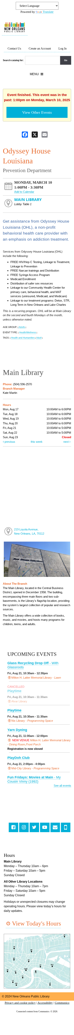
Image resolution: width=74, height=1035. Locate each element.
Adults (22, 327)
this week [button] (37, 441)
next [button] (66, 441)
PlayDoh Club (18, 758)
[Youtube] (45, 827)
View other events (37, 112)
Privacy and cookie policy (20, 1002)
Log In (62, 48)
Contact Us (14, 48)
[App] (65, 827)
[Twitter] (34, 827)
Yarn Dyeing (17, 730)
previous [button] (9, 441)
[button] (36, 74)
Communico (62, 1002)
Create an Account (40, 48)
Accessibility (45, 1002)
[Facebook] (13, 827)
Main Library (28, 199)
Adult (39, 337)
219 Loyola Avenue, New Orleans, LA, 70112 (29, 531)
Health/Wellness (27, 332)
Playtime (14, 691)
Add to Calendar (24, 191)
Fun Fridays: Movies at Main (34, 779)
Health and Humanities (23, 337)
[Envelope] (55, 827)
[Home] (15, 27)
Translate (48, 11)
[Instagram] (24, 827)
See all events (62, 785)
